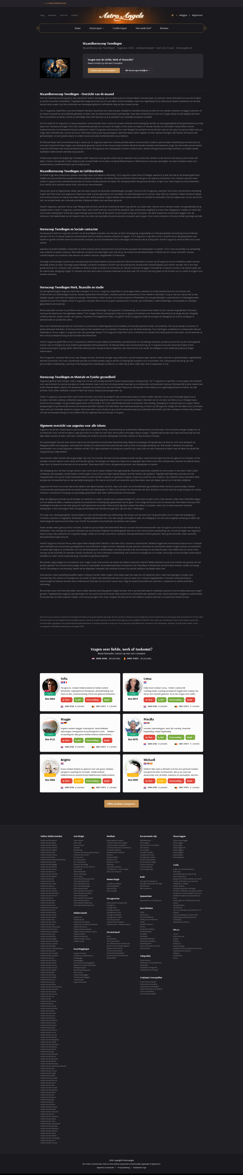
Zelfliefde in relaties (181, 883)
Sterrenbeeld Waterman (83, 903)
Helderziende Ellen (47, 903)
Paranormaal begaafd (115, 953)
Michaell (149, 760)
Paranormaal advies (115, 951)
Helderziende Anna (47, 905)
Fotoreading (175, 699)
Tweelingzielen (145, 943)
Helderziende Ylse (47, 996)
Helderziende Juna (47, 886)
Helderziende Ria (47, 1102)
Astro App (177, 871)
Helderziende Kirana (48, 1025)
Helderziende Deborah (49, 989)
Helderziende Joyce (47, 1018)
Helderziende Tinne (48, 1133)
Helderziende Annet (48, 1013)
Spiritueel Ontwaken (148, 941)
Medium (110, 855)
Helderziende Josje (47, 1015)
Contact (74, 15)
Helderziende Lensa (48, 1032)
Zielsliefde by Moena (181, 922)
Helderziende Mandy (48, 1037)
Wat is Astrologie (80, 874)
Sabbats (176, 953)
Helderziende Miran (48, 1056)
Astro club (77, 843)
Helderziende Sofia (47, 1121)
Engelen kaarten (80, 953)
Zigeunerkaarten (80, 982)
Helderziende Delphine (49, 1128)
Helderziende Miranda (49, 1059)
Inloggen (183, 15)
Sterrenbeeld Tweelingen (83, 898)
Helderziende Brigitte (48, 939)
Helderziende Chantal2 (49, 941)
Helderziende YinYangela (50, 1138)
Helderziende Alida (47, 1027)
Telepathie (144, 965)
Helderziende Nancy (48, 1001)
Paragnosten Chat (114, 912)
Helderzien (78, 917)
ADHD (142, 912)
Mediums (110, 864)
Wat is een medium (114, 871)
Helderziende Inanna (48, 965)
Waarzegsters (178, 857)
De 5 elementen (80, 862)
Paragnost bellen (113, 910)
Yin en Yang (78, 876)
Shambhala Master (147, 939)
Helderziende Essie (47, 979)
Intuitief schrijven (146, 924)
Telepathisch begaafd (148, 967)
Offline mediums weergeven (120, 803)
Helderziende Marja (48, 843)
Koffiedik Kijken (146, 931)
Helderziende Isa (47, 1003)
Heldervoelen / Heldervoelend (118, 924)
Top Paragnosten (113, 919)
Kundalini (143, 934)
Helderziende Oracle (48, 915)
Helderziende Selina (48, 960)
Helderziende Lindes (48, 883)
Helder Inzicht (79, 941)
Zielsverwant (145, 948)
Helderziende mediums (83, 929)
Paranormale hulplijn (148, 862)
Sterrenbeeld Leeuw (81, 883)
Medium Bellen (112, 857)
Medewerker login (139, 1168)
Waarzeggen (178, 843)
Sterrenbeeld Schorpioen (83, 891)
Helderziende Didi (47, 881)
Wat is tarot (78, 972)
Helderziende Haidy (48, 991)
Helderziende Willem (48, 876)
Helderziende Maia (47, 857)
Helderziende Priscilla (48, 1087)
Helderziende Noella (48, 970)
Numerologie (112, 891)
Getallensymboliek (114, 883)
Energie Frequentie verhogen (151, 883)
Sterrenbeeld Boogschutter (84, 879)
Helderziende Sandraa (49, 1116)
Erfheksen (177, 943)
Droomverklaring (146, 917)
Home (78, 28)
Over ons (63, 15)
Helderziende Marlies (48, 1047)
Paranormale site (146, 864)
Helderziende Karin (47, 900)
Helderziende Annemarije (50, 927)
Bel (79, 699)
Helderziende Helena (48, 1030)
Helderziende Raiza (48, 1092)
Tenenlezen (177, 907)
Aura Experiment (113, 941)
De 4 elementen (80, 859)
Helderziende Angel (48, 1073)
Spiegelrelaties (179, 905)
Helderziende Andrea (48, 855)
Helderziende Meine (48, 1049)
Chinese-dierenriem (81, 855)
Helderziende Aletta (48, 912)
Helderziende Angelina (49, 931)
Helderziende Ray (47, 1095)
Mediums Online (113, 862)
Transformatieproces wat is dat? (185, 915)
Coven (175, 934)
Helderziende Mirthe (48, 1061)
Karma (142, 927)
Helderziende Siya (47, 982)
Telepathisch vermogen (149, 970)
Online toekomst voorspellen (151, 989)
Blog (42, 15)
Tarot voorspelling (147, 991)
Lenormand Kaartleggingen (84, 963)
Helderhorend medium (115, 922)
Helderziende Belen (48, 936)
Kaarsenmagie (178, 946)
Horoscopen (95, 28)
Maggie (66, 719)
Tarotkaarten (79, 979)
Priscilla (149, 719)
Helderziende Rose (47, 1104)
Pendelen (143, 936)
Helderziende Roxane (48, 1107)
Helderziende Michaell (49, 1054)
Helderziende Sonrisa (48, 994)
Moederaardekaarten (82, 970)
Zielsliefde (177, 919)
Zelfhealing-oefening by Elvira (184, 917)
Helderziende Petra (48, 1083)
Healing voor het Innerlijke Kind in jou (187, 893)
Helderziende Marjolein (49, 1044)
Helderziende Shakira (48, 847)
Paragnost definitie (114, 915)
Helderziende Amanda (49, 907)
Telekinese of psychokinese (151, 963)
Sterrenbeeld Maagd (82, 886)
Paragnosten (112, 907)
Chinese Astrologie (81, 864)
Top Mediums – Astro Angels (117, 869)
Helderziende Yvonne (48, 1143)
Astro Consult (79, 845)
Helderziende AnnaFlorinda (51, 987)
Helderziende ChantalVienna (51, 948)
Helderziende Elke (47, 972)
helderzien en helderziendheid (86, 924)
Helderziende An (46, 898)
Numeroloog (111, 888)
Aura (108, 936)
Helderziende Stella (48, 1119)
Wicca (175, 958)
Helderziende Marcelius (49, 893)
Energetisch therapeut (148, 881)
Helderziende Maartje (48, 1126)
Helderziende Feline (48, 984)
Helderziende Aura (47, 934)
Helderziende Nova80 (48, 1078)
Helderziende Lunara (48, 1035)
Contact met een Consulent (102, 70)
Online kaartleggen (81, 975)
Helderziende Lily (47, 879)
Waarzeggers (178, 852)
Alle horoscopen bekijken (136, 70)
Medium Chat (112, 859)
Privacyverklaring (124, 1168)
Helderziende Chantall (49, 953)
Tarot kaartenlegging (82, 977)
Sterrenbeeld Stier (81, 895)
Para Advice (144, 847)
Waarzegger (178, 845)
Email (106, 699)
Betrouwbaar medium (115, 840)
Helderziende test (47, 958)
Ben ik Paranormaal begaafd (118, 946)
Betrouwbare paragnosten (117, 903)
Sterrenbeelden (80, 871)
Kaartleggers (79, 960)
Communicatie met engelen (117, 843)
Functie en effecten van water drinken (187, 891)
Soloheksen (177, 955)
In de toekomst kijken (148, 994)
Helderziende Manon (48, 840)
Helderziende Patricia (48, 1080)
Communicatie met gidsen (117, 845)
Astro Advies (78, 840)
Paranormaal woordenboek (117, 955)
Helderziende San (47, 1114)
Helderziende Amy (47, 919)
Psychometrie (145, 960)
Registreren (197, 15)
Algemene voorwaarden (105, 1168)
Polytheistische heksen (182, 951)
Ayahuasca (144, 915)
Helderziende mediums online (85, 931)
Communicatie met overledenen (119, 847)
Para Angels (144, 850)
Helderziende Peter (48, 910)
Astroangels (171, 617)
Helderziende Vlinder (48, 1135)
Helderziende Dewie (48, 963)
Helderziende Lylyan (48, 888)
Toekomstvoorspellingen (149, 986)
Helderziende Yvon (47, 1140)
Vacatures (52, 15)
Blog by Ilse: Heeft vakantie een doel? (187, 879)
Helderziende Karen (48, 1023)
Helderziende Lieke (47, 951)
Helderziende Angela (48, 850)
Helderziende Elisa (47, 1085)
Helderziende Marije (48, 1042)
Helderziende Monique (49, 1063)
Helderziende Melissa (48, 1090)
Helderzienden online (82, 939)
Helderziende (45, 999)
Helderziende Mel (47, 1051)
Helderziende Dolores (48, 967)
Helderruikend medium (116, 852)
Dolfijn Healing (178, 886)
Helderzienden (79, 934)
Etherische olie (178, 936)
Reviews (164, 28)
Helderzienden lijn (81, 936)
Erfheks (176, 941)
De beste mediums (114, 850)
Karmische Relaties (147, 929)
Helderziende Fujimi (48, 946)
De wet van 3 (79, 857)
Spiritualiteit (111, 958)
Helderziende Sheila (48, 1006)
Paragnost (111, 905)
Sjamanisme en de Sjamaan (150, 900)
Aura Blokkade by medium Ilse (118, 943)
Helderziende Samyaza (49, 1111)
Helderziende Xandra (48, 891)
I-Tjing (142, 922)
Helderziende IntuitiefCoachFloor (53, 859)
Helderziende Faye (47, 924)
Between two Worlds (115, 948)
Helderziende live (80, 927)
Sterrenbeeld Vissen (81, 900)
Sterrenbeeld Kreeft (81, 881)
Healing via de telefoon (149, 919)
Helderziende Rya (47, 1099)
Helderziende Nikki (47, 1075)
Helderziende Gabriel (48, 1020)
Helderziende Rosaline (49, 955)
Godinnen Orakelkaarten (83, 955)
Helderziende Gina (47, 852)
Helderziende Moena (48, 867)
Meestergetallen (113, 886)
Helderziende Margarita (49, 1039)
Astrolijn (77, 847)
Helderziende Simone (48, 895)
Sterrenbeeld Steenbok (83, 893)
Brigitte (65, 760)
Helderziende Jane (47, 1068)
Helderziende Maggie (48, 864)
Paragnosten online (114, 917)
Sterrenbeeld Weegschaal (84, 905)
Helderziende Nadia (48, 1109)
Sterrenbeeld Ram (81, 888)
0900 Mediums (145, 840)
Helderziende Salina (48, 922)
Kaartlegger (78, 958)
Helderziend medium (82, 922)
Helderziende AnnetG (48, 929)
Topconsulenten (146, 867)
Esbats (175, 939)
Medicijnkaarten (80, 967)
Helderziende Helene (48, 845)
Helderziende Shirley (48, 869)
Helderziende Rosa (47, 871)
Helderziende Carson (48, 1071)
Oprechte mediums (114, 867)
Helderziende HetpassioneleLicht (53, 1066)
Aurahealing (111, 939)
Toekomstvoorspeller (148, 982)
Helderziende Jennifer (48, 1008)
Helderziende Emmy (48, 975)
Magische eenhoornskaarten (85, 965)
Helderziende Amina (48, 917)
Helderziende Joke (47, 1011)
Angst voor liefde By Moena (183, 869)
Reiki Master (144, 886)
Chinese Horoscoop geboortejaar (86, 852)
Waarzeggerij (178, 850)
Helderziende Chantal (48, 874)
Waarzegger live (179, 847)
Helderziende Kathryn (48, 1131)
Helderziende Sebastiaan (50, 1123)
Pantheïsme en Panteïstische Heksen (187, 948)
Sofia (64, 678)
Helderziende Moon (48, 1097)
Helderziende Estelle (48, 977)
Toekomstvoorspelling (148, 984)
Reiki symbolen (146, 888)
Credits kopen (120, 28)
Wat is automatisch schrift (150, 946)
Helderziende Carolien (49, 943)
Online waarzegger (180, 840)
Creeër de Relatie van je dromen (185, 881)
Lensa (147, 678)
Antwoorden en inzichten (149, 845)
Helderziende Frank (48, 862)
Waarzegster (178, 855)
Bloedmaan (78, 850)
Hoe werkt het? (143, 28)
